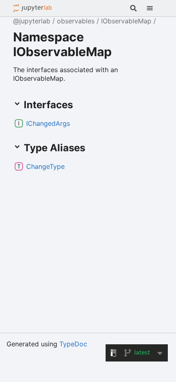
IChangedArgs (48, 123)
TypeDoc (73, 344)
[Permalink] (76, 123)
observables (76, 21)
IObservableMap (126, 21)
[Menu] (155, 8)
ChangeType (45, 166)
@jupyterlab (32, 8)
